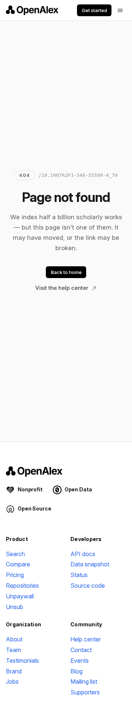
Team (13, 650)
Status (79, 575)
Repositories (22, 585)
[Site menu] (120, 10)
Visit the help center (62, 287)
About (14, 639)
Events (79, 660)
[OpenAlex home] (32, 10)
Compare (18, 564)
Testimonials (22, 660)
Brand (14, 671)
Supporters (85, 692)
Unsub (14, 607)
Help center (85, 639)
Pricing (15, 575)
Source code (87, 585)
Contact (81, 650)
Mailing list (83, 681)
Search (15, 554)
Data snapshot (89, 564)
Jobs (12, 681)
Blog (76, 671)
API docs (82, 554)
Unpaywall (20, 596)
